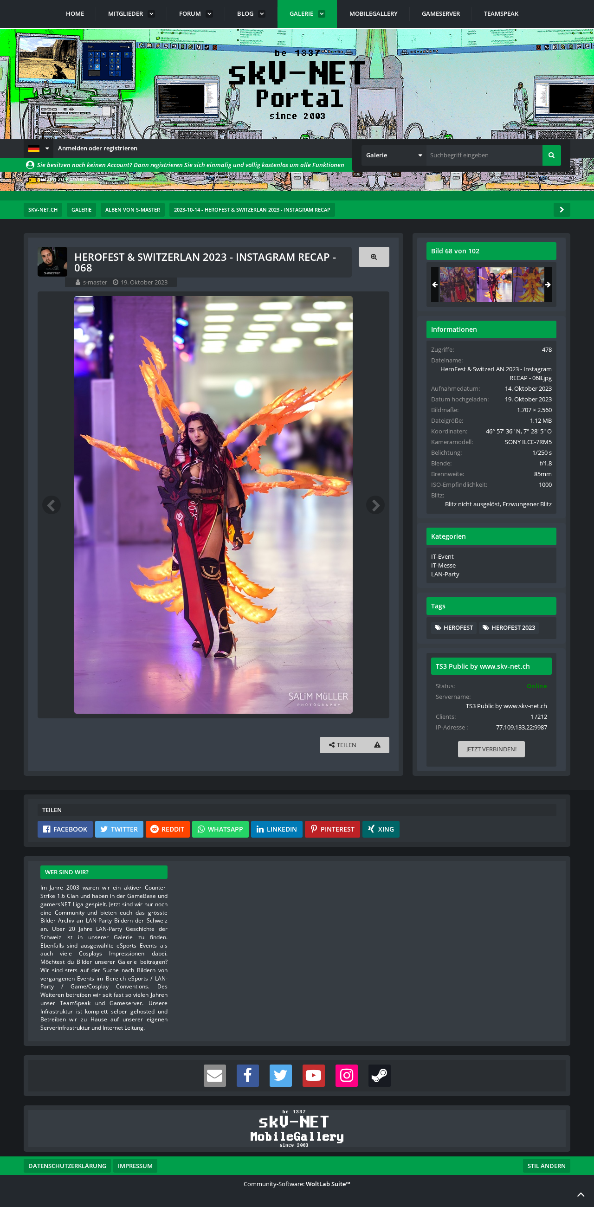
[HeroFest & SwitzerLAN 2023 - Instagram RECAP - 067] (457, 284)
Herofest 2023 (513, 627)
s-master (95, 282)
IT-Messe (443, 565)
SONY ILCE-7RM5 (528, 442)
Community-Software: (297, 1184)
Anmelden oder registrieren (97, 148)
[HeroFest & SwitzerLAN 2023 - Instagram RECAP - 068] (494, 284)
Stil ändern (547, 1166)
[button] (38, 148)
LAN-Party (445, 574)
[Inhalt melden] (377, 745)
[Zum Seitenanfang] (581, 1194)
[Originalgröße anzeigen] (374, 257)
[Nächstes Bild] (375, 505)
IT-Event (442, 556)
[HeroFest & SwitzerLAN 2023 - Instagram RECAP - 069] (531, 284)
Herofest (458, 627)
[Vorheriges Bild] (51, 505)
